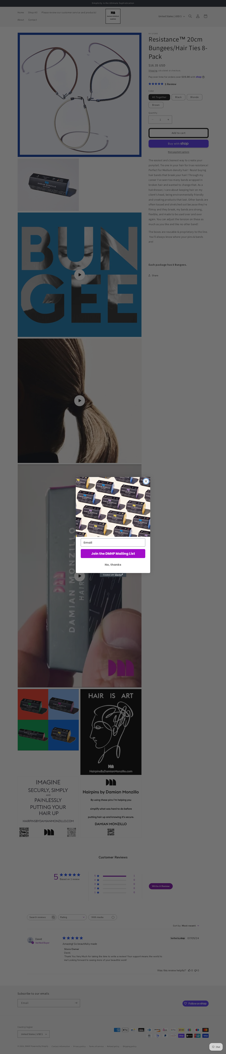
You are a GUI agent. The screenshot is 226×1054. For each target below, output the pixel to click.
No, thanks (113, 565)
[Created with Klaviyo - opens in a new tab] (113, 575)
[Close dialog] (146, 481)
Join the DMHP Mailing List (113, 553)
